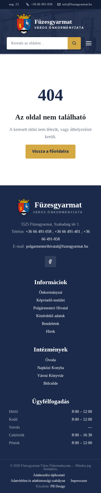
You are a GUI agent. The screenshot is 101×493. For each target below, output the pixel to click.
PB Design (57, 486)
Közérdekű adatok (50, 316)
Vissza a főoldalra (50, 151)
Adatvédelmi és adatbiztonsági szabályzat (38, 481)
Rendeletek (50, 324)
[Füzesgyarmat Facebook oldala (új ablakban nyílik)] (50, 261)
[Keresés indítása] (74, 43)
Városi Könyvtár (50, 376)
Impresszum (79, 481)
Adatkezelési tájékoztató (49, 475)
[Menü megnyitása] (88, 43)
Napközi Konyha (50, 368)
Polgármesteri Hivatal (50, 308)
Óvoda (50, 360)
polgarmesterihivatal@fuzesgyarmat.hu (57, 246)
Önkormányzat (50, 292)
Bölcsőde (50, 383)
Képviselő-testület (50, 300)
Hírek (50, 331)
